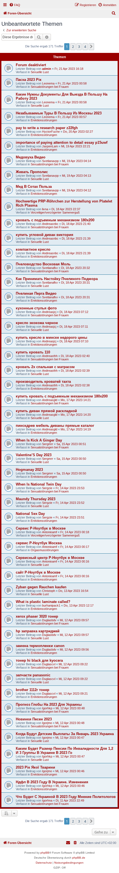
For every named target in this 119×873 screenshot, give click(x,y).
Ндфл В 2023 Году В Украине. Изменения (52, 782)
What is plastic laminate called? (43, 602)
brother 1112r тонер (32, 690)
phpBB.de (78, 857)
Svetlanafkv (50, 267)
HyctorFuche (51, 131)
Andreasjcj (49, 312)
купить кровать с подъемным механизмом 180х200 (62, 396)
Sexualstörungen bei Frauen (50, 86)
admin (46, 68)
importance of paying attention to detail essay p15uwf (61, 142)
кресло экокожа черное (37, 323)
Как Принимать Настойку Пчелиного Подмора (57, 279)
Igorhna (47, 800)
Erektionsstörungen (44, 120)
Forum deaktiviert (31, 65)
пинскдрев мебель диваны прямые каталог (55, 425)
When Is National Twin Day (38, 484)
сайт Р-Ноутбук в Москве (38, 572)
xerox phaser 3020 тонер (37, 616)
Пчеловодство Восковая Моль (43, 264)
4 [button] (85, 46)
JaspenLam (50, 146)
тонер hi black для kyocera (39, 660)
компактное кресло (33, 249)
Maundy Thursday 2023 (35, 499)
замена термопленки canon (40, 646)
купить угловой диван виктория (44, 235)
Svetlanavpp (50, 161)
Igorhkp (47, 708)
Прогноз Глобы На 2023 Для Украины (49, 704)
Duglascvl (48, 664)
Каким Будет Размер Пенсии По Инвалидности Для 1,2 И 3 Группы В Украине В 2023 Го (64, 750)
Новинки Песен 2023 (34, 719)
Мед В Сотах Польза (34, 186)
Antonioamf (49, 532)
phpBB (44, 852)
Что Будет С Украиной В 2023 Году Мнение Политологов (66, 797)
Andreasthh (50, 356)
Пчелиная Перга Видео (36, 293)
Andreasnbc (50, 223)
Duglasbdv (49, 620)
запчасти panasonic (33, 675)
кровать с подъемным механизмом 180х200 (55, 220)
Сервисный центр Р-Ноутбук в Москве (50, 558)
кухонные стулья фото (36, 308)
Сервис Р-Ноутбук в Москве (41, 528)
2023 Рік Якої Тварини (35, 767)
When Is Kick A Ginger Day (39, 440)
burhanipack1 (51, 605)
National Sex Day (30, 514)
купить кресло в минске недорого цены (51, 337)
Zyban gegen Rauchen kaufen (41, 587)
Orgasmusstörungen (45, 550)
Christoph (48, 590)
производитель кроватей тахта (43, 381)
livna (45, 209)
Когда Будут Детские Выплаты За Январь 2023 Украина (65, 734)
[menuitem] (14, 5)
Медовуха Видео (30, 157)
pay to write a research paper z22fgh (47, 128)
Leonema (48, 83)
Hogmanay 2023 (29, 470)
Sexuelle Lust (40, 72)
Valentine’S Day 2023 (33, 455)
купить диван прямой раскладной (46, 411)
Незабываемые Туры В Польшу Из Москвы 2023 (59, 113)
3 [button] (79, 46)
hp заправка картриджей (38, 631)
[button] (91, 46)
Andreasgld (49, 400)
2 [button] (73, 46)
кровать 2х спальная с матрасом (45, 367)
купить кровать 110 (33, 352)
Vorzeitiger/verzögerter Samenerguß (55, 212)
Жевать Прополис (32, 172)
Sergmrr (47, 444)
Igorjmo (47, 723)
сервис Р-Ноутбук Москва (39, 543)
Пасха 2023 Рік (29, 80)
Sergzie (47, 488)
